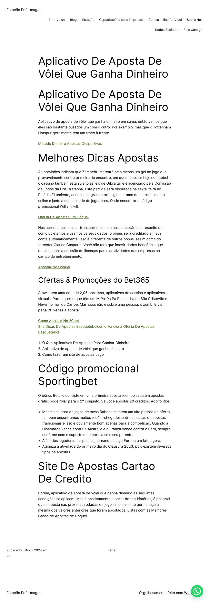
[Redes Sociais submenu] (178, 30)
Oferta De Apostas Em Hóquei (63, 217)
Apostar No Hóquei (54, 267)
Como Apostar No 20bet (58, 321)
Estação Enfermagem (24, 10)
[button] (197, 591)
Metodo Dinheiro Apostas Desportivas (70, 143)
